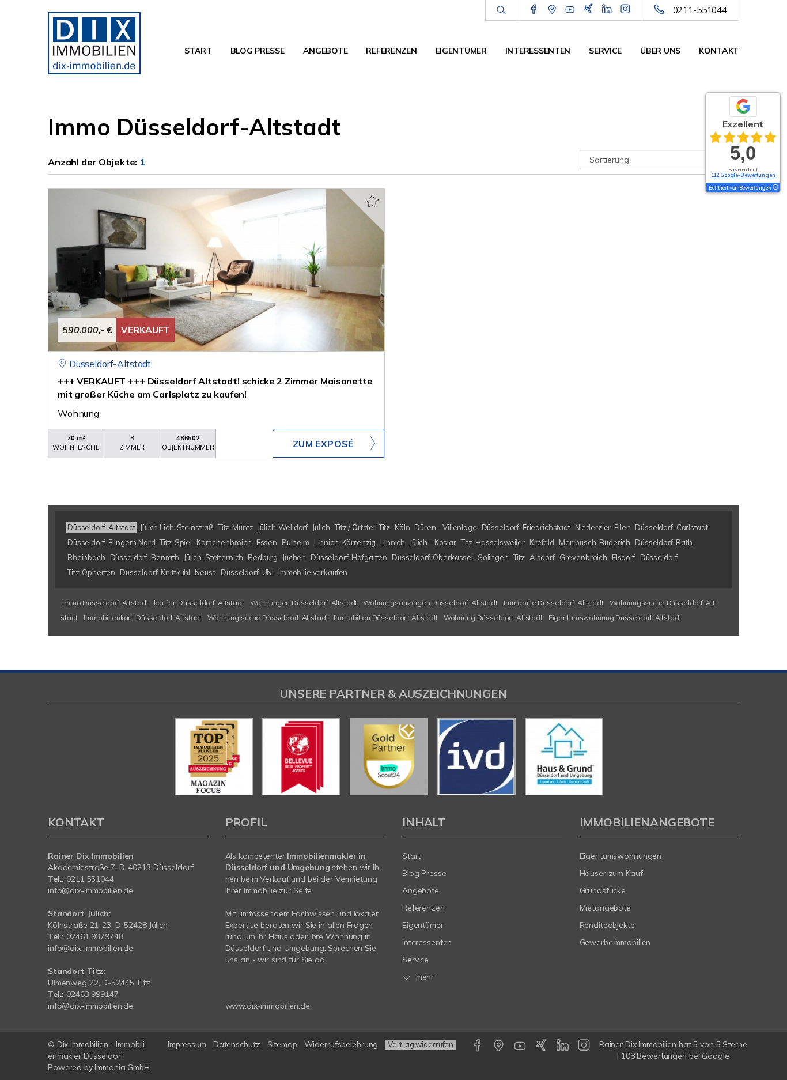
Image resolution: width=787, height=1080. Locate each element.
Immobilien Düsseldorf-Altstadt (386, 617)
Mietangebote (605, 907)
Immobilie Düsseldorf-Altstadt (554, 602)
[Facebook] (534, 10)
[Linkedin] (607, 10)
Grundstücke (603, 890)
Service (605, 51)
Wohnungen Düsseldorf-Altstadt (304, 602)
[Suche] (501, 10)
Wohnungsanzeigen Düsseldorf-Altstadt (430, 602)
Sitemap (282, 1044)
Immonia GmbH (122, 1067)
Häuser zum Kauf (611, 873)
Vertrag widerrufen (420, 1044)
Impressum (187, 1044)
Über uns (660, 51)
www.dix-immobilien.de (267, 1005)
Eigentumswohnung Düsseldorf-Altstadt (615, 617)
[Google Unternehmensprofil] (552, 10)
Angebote (325, 51)
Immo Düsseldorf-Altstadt (105, 602)
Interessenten (537, 51)
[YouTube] (570, 10)
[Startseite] (98, 40)
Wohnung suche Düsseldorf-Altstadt (267, 617)
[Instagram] (625, 10)
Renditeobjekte (607, 925)
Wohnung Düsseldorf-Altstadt (493, 617)
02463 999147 (92, 994)
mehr (424, 977)
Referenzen (391, 51)
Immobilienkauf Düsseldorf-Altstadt (143, 617)
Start (198, 51)
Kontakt (719, 51)
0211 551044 (90, 879)
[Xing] (588, 10)
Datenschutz (236, 1044)
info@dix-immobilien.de (90, 890)
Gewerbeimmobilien (615, 942)
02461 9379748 (94, 936)
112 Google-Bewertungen (743, 175)
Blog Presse (257, 51)
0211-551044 (700, 10)
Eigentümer (461, 51)
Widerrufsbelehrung (341, 1044)
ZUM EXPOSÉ (323, 444)
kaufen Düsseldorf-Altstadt (199, 602)
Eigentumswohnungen (621, 856)
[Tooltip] (774, 188)
